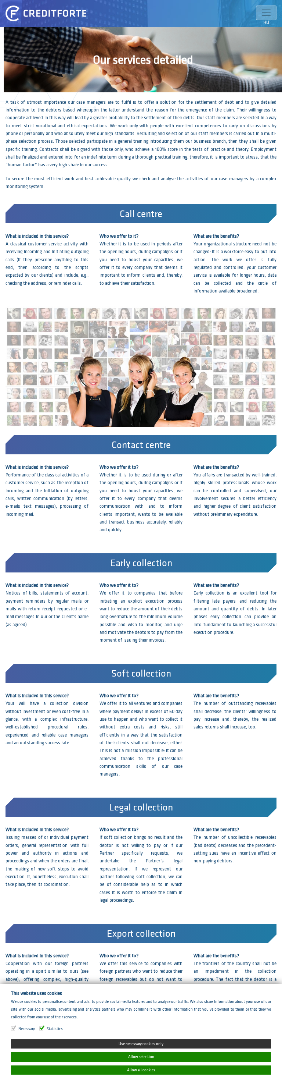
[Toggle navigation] (266, 13)
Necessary (26, 1028)
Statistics (55, 1028)
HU (266, 22)
